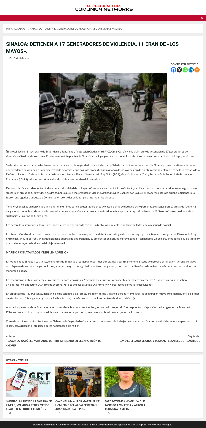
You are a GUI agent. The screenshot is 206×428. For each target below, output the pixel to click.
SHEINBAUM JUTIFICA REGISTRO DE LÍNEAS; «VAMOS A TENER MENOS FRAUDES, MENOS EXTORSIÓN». (29, 405)
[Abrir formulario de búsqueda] (202, 18)
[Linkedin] (191, 69)
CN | (139, 424)
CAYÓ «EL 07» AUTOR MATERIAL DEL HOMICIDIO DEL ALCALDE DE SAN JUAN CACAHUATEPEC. (78, 405)
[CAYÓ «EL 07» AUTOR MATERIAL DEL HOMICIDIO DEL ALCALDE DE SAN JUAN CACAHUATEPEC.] (78, 382)
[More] (197, 69)
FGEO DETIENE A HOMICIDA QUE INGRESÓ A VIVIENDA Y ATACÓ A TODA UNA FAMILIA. (125, 405)
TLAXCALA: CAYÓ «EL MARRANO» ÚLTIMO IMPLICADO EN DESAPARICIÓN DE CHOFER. (53, 341)
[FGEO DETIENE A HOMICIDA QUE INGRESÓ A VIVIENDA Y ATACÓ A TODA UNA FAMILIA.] (128, 382)
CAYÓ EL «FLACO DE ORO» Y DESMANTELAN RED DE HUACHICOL (160, 339)
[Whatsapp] (185, 69)
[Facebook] (173, 69)
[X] (179, 69)
